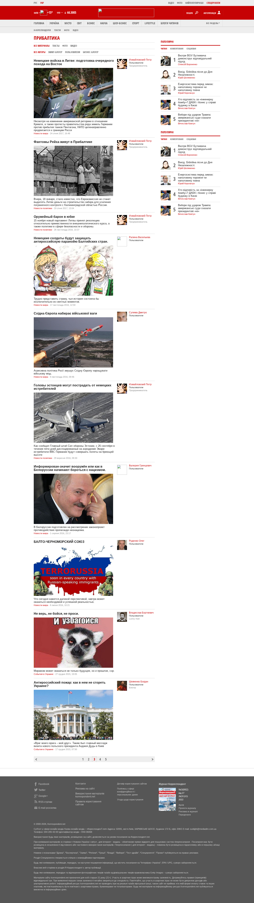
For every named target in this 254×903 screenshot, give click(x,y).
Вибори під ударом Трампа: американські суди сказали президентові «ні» (194, 117)
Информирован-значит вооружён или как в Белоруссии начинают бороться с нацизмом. (70, 468)
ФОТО (179, 3)
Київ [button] (36, 12)
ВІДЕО (171, 3)
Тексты (56, 45)
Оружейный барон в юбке (54, 216)
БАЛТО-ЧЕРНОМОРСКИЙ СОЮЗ (59, 541)
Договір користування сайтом (132, 783)
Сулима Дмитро (138, 312)
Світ (79, 23)
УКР (42, 3)
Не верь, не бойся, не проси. (56, 613)
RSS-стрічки (45, 802)
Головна (39, 23)
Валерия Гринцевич (140, 465)
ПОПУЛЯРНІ (167, 41)
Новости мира (41, 133)
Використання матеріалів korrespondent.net (89, 795)
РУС (35, 3)
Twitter (41, 790)
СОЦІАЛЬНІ (191, 48)
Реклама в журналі (188, 811)
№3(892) (183, 789)
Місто (67, 23)
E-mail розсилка (47, 808)
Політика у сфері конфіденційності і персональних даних (127, 791)
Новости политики (43, 208)
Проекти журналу (187, 808)
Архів (181, 805)
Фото (66, 30)
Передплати (185, 814)
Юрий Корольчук (186, 93)
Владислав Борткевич (141, 612)
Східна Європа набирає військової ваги (65, 313)
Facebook (43, 784)
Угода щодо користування (130, 799)
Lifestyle (150, 23)
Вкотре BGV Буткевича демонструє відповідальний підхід (195, 58)
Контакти (80, 783)
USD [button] (59, 12)
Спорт (135, 23)
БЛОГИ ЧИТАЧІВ (169, 23)
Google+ (43, 796)
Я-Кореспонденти (42, 30)
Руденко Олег (136, 540)
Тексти (57, 30)
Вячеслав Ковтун (186, 108)
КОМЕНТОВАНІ (176, 48)
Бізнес (91, 23)
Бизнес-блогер (90, 52)
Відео (75, 30)
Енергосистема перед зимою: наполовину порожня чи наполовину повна (196, 87)
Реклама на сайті (85, 788)
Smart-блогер (55, 52)
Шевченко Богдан (138, 681)
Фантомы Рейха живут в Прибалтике (63, 142)
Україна (54, 23)
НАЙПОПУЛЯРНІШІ (194, 3)
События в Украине (43, 674)
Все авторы (39, 52)
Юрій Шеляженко (186, 77)
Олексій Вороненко (187, 64)
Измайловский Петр (140, 59)
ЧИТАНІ (164, 48)
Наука (103, 23)
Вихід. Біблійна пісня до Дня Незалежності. (195, 73)
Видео (73, 45)
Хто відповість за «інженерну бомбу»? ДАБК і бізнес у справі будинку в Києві (197, 102)
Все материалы (42, 45)
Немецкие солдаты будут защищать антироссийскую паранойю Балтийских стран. (71, 239)
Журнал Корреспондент (172, 784)
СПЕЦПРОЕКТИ (213, 3)
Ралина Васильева (139, 237)
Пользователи (72, 52)
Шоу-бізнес (120, 23)
